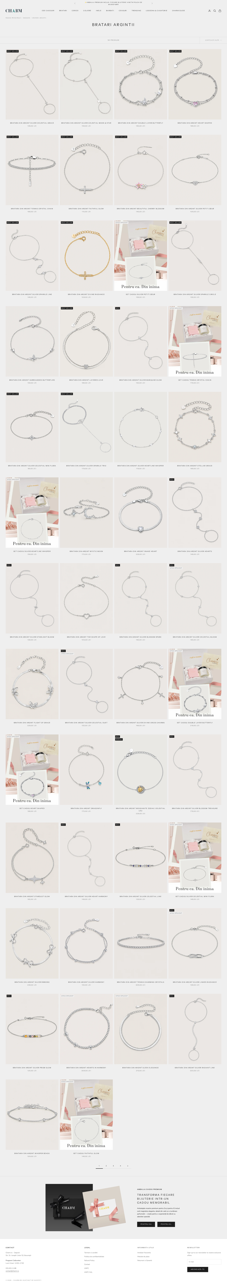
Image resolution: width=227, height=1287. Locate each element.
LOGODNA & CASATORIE (156, 11)
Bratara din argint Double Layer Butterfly (140, 123)
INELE (98, 11)
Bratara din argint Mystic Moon (86, 551)
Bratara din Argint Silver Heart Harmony (86, 896)
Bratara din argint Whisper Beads (32, 1153)
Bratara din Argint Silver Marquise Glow (140, 380)
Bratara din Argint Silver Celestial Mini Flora (32, 466)
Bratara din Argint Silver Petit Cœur (195, 209)
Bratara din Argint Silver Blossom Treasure (195, 808)
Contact (87, 1264)
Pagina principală (13, 18)
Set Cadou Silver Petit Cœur (140, 294)
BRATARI (63, 11)
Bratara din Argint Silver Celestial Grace (32, 123)
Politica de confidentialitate (94, 1256)
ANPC (86, 1268)
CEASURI (123, 11)
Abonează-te (198, 1269)
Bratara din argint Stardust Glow (32, 896)
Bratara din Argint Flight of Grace (32, 723)
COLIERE (87, 11)
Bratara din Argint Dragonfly (86, 808)
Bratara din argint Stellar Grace (194, 466)
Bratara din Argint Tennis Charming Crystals (140, 982)
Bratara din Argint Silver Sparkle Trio (86, 466)
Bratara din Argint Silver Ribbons (32, 982)
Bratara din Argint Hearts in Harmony (86, 1068)
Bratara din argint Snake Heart (140, 551)
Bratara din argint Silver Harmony (86, 982)
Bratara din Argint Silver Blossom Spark (141, 637)
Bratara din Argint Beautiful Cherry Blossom (140, 209)
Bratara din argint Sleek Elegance (140, 1068)
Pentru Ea (146, 1224)
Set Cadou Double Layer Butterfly (195, 723)
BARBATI (110, 11)
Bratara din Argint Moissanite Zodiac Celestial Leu (140, 809)
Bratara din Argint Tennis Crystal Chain (32, 209)
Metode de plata (143, 1256)
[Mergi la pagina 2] (127, 1166)
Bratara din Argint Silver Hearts (195, 551)
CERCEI (75, 11)
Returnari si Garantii (144, 1260)
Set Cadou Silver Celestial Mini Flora (195, 896)
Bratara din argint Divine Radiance (86, 294)
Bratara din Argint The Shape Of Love (86, 637)
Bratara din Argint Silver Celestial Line (140, 896)
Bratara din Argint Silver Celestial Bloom (195, 637)
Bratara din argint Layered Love (86, 380)
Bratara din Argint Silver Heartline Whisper (141, 466)
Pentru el (166, 1224)
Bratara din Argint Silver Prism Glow (32, 1068)
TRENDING (136, 11)
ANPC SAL (88, 1272)
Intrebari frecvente (144, 1253)
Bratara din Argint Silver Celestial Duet (86, 723)
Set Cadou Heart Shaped (32, 808)
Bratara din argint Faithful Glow (86, 209)
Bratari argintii (39, 18)
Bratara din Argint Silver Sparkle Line (32, 294)
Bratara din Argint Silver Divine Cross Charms (141, 723)
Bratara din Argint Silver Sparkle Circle (195, 294)
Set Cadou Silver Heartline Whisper (32, 551)
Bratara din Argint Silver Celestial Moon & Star (86, 123)
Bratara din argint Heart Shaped (195, 123)
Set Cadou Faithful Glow (86, 1153)
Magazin (26, 18)
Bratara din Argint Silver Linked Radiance (195, 982)
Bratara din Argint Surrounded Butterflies (32, 380)
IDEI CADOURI (48, 11)
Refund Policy (89, 1260)
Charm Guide (178, 11)
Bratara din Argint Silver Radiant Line (195, 1068)
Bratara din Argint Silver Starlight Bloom (32, 637)
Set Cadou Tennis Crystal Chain (194, 380)
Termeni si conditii (90, 1253)
